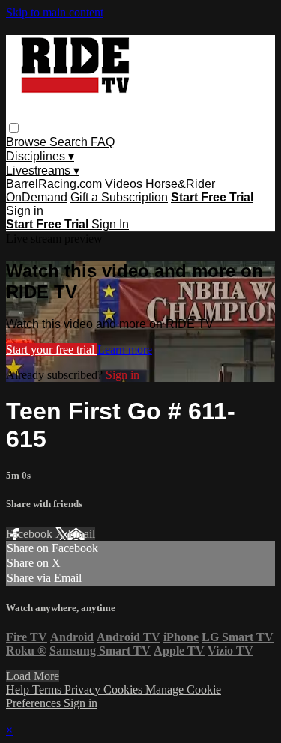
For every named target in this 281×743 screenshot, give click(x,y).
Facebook (30, 533)
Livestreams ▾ (42, 170)
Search (70, 142)
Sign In (110, 224)
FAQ (103, 142)
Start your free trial (51, 349)
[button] (14, 128)
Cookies (124, 689)
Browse (27, 142)
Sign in (24, 210)
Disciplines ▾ (40, 156)
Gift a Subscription (119, 197)
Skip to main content (54, 12)
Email (81, 533)
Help (19, 689)
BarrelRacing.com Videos (74, 184)
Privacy (83, 689)
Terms (48, 689)
